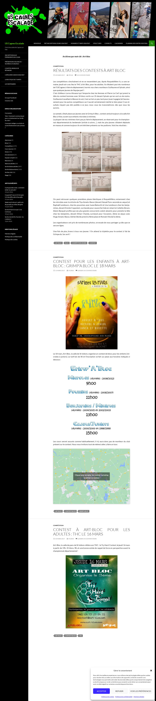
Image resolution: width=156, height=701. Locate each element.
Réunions (8, 161)
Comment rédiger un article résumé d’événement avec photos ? (15, 125)
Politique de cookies (107, 697)
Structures (97, 43)
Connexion (8, 113)
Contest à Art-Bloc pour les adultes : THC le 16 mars (91, 531)
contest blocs (70, 511)
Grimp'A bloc (83, 511)
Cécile (70, 75)
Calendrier (119, 43)
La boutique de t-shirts (13, 79)
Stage (6, 175)
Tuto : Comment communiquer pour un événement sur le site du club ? (14, 118)
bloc (67, 243)
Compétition (58, 66)
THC (80, 635)
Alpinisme (8, 140)
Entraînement (9, 155)
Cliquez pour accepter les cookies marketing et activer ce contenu (91, 476)
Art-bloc (58, 243)
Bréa (6, 143)
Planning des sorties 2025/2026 (136, 43)
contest (93, 243)
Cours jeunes (9, 149)
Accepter (101, 691)
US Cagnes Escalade (14, 43)
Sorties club (8, 172)
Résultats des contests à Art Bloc (89, 70)
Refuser (119, 691)
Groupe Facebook (10, 98)
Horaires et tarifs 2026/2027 (80, 43)
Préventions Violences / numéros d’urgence (13, 63)
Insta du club (9, 101)
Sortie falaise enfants (11, 169)
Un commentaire (83, 75)
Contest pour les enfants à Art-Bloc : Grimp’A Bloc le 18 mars (91, 263)
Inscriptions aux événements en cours (12, 56)
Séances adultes (10, 163)
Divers (7, 152)
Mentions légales (139, 697)
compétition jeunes (79, 243)
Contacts (108, 43)
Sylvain (71, 270)
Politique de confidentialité (123, 697)
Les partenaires (10, 84)
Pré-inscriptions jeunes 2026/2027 (56, 43)
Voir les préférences (140, 691)
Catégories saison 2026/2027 (14, 75)
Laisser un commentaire (87, 270)
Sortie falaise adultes (11, 166)
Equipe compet (10, 158)
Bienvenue (37, 43)
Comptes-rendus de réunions (12, 69)
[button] (151, 670)
